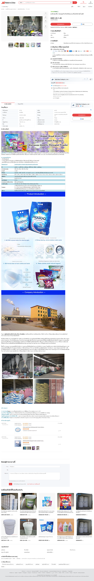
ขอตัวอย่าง (75, 27)
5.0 (77, 106)
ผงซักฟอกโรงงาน (19, 564)
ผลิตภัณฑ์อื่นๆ (49, 552)
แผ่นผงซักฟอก (27, 552)
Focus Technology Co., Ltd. (47, 575)
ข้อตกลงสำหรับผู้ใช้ (35, 571)
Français (29, 572)
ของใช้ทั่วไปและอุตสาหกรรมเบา (11, 9)
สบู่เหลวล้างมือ (50, 550)
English (16, 572)
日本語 (60, 572)
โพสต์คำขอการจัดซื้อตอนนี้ (34, 484)
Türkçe (71, 572)
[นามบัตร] (90, 109)
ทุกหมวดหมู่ (5, 6)
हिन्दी (63, 572)
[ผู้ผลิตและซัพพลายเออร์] (8, 2)
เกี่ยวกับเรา (23, 571)
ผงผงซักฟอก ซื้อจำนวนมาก (64, 564)
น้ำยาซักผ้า (28, 9)
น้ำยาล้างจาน (72, 550)
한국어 (56, 572)
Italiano (39, 572)
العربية (53, 572)
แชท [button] (83, 24)
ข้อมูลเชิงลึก (70, 571)
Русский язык (34, 572)
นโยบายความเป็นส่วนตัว (44, 571)
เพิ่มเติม (2, 566)
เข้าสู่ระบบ (91, 3)
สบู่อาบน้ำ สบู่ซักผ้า (5, 552)
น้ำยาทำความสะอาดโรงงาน (7, 564)
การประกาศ (29, 571)
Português (24, 572)
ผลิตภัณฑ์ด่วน (64, 571)
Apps (84, 6)
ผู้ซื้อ (72, 6)
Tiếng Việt (75, 572)
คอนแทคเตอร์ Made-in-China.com (55, 571)
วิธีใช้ (79, 6)
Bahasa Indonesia (81, 572)
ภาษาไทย (66, 572)
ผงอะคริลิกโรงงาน (29, 564)
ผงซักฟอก (3, 550)
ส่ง (10, 484)
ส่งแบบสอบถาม (60, 24)
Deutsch (43, 572)
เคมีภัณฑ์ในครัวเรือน (21, 9)
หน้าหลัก (2, 9)
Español (20, 572)
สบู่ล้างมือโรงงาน (45, 564)
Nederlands (48, 572)
